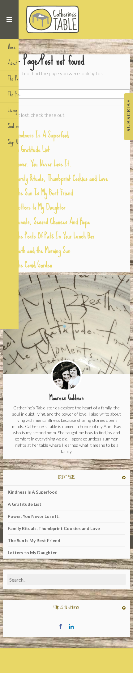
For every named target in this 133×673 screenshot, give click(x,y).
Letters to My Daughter (40, 207)
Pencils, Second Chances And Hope (52, 221)
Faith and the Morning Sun (43, 250)
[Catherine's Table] (53, 19)
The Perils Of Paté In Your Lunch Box (54, 235)
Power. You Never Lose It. (43, 163)
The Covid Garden (33, 264)
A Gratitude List (32, 149)
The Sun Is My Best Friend (44, 192)
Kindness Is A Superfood (42, 134)
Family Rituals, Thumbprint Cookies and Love (61, 178)
